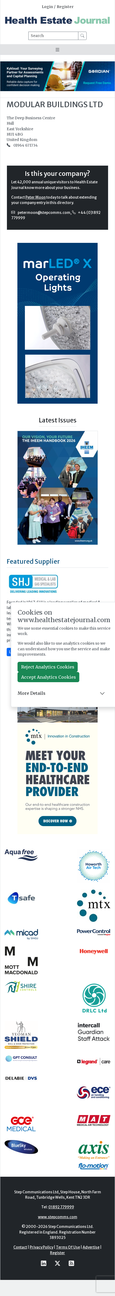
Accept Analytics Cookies (48, 677)
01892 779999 (61, 1207)
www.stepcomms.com (57, 1217)
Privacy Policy (41, 1247)
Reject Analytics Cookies (47, 667)
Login (47, 7)
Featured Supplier (33, 561)
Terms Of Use (68, 1247)
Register (65, 7)
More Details (31, 693)
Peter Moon (35, 197)
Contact (20, 1247)
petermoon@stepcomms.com (44, 212)
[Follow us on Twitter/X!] (57, 1263)
